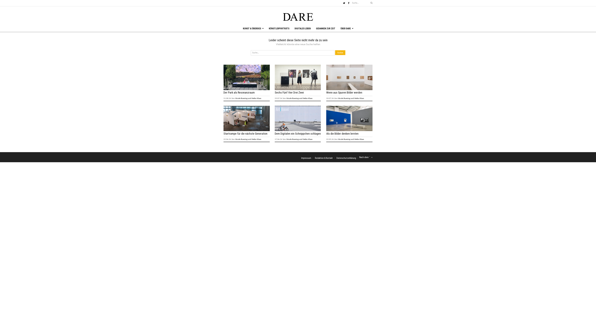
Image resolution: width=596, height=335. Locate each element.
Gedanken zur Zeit (325, 28)
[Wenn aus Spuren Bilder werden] (349, 89)
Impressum (306, 158)
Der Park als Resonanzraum (239, 92)
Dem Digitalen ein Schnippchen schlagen (298, 133)
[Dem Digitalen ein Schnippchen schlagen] (298, 130)
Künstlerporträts (279, 28)
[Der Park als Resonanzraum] (247, 89)
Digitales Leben (303, 28)
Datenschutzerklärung (346, 158)
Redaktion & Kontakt (324, 158)
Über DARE (346, 28)
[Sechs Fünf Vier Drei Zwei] (298, 89)
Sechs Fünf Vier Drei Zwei (289, 92)
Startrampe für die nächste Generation (245, 133)
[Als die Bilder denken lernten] (349, 130)
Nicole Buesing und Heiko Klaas (248, 98)
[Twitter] (344, 3)
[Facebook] (348, 3)
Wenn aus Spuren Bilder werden (344, 92)
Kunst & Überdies (252, 28)
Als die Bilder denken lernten (342, 133)
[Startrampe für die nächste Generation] (247, 130)
